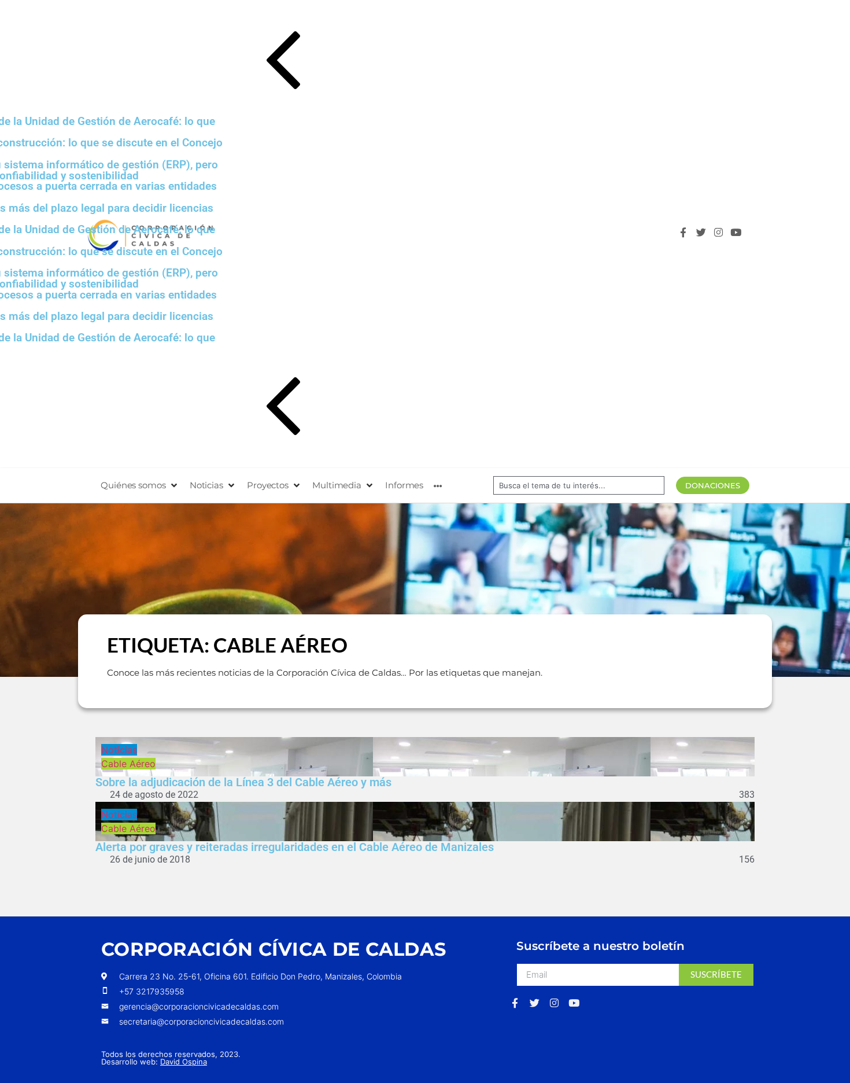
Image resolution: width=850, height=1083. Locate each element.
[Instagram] (721, 235)
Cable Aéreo (128, 763)
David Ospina (183, 1061)
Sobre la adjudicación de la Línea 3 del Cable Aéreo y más (243, 782)
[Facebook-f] (686, 235)
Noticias (119, 750)
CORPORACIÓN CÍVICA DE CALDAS (273, 949)
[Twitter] (704, 235)
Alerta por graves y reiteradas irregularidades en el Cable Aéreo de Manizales (294, 847)
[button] (435, 62)
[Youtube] (738, 235)
